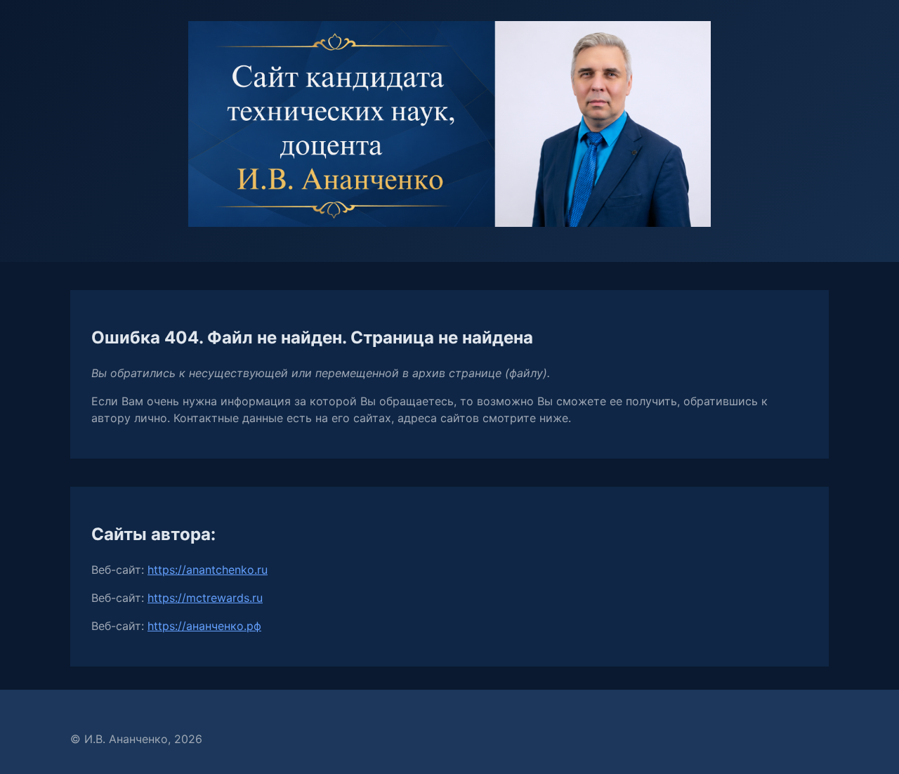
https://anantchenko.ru (207, 570)
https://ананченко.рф (204, 626)
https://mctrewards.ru (205, 598)
